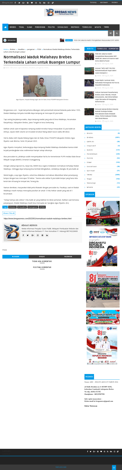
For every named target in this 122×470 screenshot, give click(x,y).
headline (60, 40)
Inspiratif (91, 146)
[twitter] (19, 3)
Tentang (93, 2)
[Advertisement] (102, 427)
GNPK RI (90, 142)
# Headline (22, 207)
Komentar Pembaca (114, 49)
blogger (15, 257)
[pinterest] (27, 3)
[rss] (40, 3)
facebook (68, 257)
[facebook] (15, 3)
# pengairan (32, 207)
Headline (21, 49)
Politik (51, 27)
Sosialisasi (63, 27)
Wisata (98, 27)
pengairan (31, 49)
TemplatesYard (61, 467)
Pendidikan (40, 27)
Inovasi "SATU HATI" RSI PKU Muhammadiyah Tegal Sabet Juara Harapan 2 (105, 70)
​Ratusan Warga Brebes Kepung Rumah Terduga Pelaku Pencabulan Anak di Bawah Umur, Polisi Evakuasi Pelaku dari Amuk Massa (106, 113)
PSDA (39, 49)
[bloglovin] (32, 3)
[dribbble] (36, 3)
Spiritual (91, 171)
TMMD (106, 27)
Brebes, (25, 68)
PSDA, (46, 68)
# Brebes (12, 207)
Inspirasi (75, 27)
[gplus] (23, 3)
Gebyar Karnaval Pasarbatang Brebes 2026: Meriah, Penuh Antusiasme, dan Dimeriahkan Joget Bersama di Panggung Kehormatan (106, 97)
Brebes (13, 27)
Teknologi (87, 27)
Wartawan (104, 2)
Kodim (90, 150)
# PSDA (42, 207)
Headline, (32, 68)
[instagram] (48, 3)
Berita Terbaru (90, 49)
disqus (42, 257)
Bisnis (90, 133)
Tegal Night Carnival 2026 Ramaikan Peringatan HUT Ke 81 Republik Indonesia (107, 82)
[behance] (44, 3)
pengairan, (40, 68)
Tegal (21, 27)
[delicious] (52, 3)
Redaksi (115, 2)
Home (6, 49)
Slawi (29, 27)
